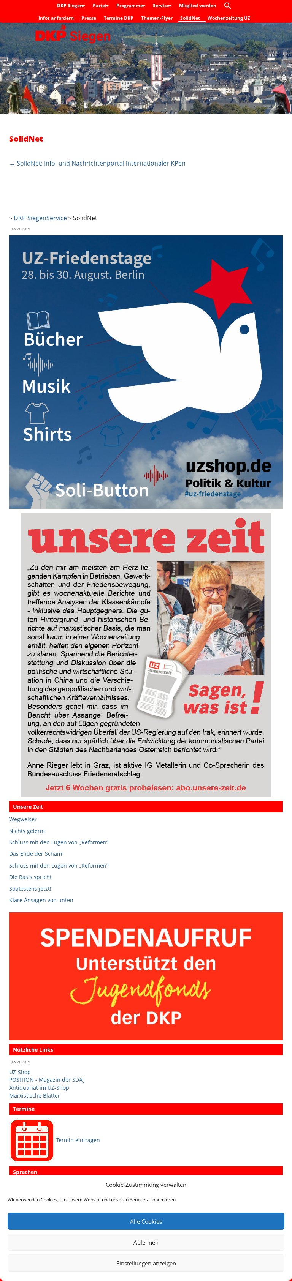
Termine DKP (118, 18)
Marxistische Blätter (34, 1095)
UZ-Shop (20, 1072)
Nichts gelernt (27, 831)
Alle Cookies (146, 1221)
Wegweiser (23, 819)
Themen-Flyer (157, 18)
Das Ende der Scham (35, 854)
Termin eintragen (78, 1140)
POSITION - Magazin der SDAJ (47, 1079)
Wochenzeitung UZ (229, 18)
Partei (100, 5)
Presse (88, 18)
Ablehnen (146, 1242)
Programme (130, 5)
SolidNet (190, 18)
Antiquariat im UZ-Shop (39, 1087)
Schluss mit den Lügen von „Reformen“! (59, 842)
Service (161, 5)
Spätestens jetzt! (30, 888)
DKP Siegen (70, 5)
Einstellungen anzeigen (146, 1263)
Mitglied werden (197, 5)
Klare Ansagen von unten (41, 900)
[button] (229, 6)
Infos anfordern (56, 18)
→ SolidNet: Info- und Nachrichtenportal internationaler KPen (97, 163)
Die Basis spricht (30, 877)
